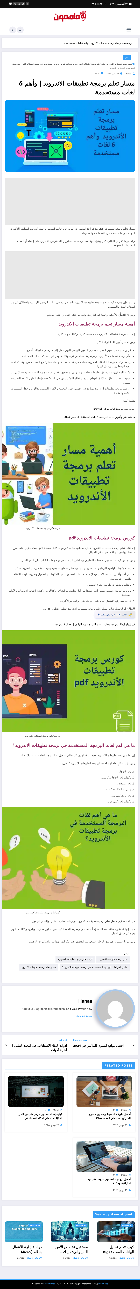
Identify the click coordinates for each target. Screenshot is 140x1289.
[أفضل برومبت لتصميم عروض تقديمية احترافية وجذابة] (104, 1156)
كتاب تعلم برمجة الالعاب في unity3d (114, 409)
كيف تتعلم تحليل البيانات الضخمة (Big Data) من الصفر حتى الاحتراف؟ (72, 1250)
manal (124, 1110)
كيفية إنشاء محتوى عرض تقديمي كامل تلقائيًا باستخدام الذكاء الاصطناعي (40, 1116)
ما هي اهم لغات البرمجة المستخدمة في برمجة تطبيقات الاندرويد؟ (46, 63)
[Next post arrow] (6, 1045)
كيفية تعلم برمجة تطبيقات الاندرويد (91, 63)
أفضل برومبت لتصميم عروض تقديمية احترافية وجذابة (109, 1181)
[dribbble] (19, 3)
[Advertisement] (70, 201)
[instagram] (15, 3)
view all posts (84, 1016)
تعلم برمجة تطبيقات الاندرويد (119, 63)
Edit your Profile (76, 1008)
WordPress (103, 1283)
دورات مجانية (35, 1225)
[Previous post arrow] (134, 1045)
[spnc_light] (12, 30)
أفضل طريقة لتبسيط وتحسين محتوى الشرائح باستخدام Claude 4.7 (109, 1116)
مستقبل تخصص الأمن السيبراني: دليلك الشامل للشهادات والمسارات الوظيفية (25, 1250)
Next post (62, 1040)
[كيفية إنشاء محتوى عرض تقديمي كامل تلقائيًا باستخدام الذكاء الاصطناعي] (36, 1091)
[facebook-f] (27, 3)
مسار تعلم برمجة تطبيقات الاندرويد (38, 967)
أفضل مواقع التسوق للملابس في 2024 (98, 1046)
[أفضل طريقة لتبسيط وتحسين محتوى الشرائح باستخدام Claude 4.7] (104, 1091)
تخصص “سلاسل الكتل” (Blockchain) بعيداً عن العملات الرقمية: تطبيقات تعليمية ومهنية (118, 1250)
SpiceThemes (49, 1283)
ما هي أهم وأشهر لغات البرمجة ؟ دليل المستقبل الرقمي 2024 (99, 417)
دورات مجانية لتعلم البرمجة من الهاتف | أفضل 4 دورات (86, 624)
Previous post (80, 1040)
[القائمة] (128, 30)
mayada (20, 1257)
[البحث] (20, 29)
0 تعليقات (95, 73)
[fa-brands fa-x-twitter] (23, 3)
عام (126, 57)
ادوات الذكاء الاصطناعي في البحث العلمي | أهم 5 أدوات (39, 1048)
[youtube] (10, 3)
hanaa (128, 73)
